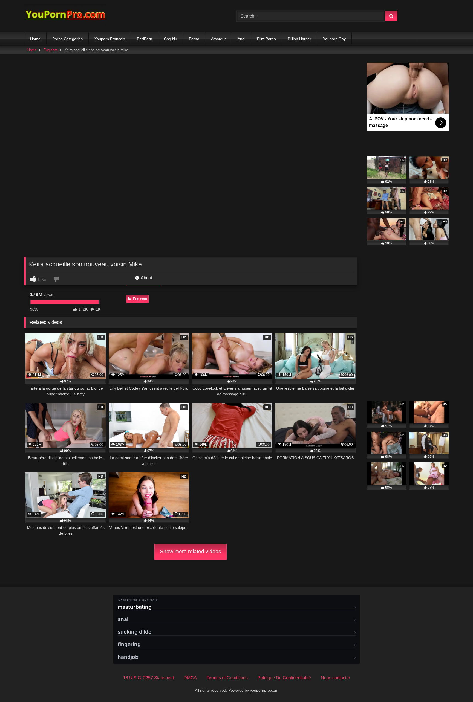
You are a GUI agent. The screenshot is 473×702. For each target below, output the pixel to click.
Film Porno (266, 39)
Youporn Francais (109, 39)
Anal (241, 39)
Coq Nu (170, 39)
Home (35, 39)
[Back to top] (456, 685)
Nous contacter (335, 677)
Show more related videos (190, 551)
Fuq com (50, 50)
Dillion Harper (299, 39)
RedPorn (144, 39)
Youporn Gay (334, 39)
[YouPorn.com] (65, 16)
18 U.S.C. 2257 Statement (148, 677)
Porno (194, 39)
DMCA (190, 677)
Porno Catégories (67, 39)
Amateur (218, 39)
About (146, 277)
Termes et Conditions (227, 677)
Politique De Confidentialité (284, 677)
